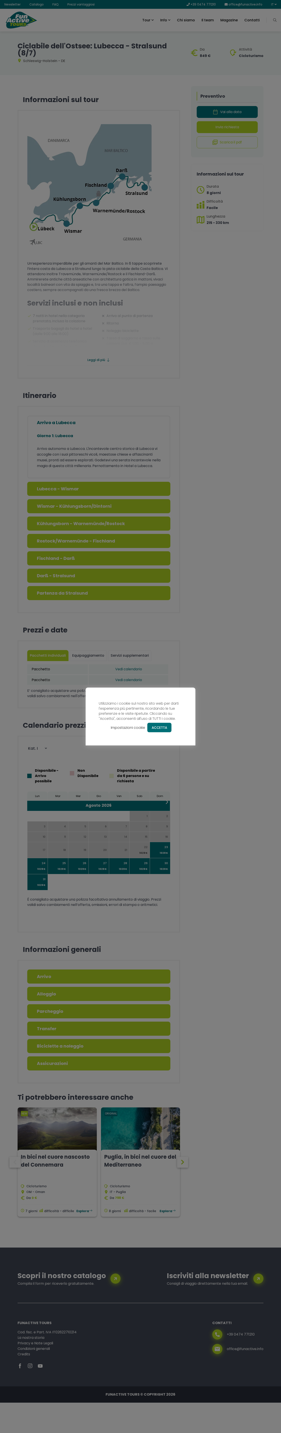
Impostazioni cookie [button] (128, 727)
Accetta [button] (159, 727)
